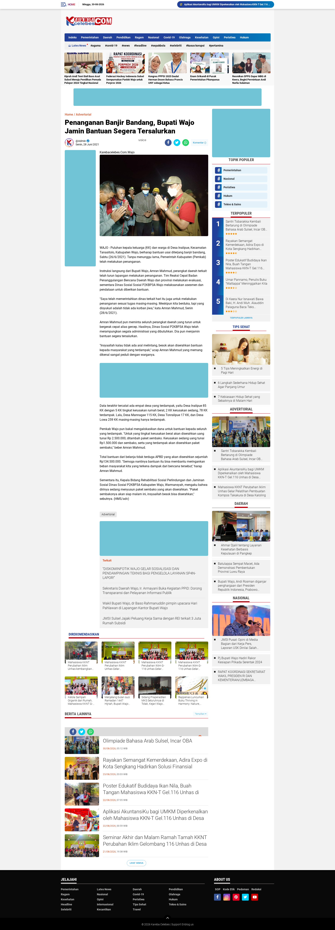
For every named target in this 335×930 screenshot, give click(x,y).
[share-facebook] (168, 142)
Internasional (105, 904)
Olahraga (185, 37)
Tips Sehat (139, 904)
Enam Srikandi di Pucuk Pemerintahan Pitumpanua (204, 78)
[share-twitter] (177, 142)
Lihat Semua (136, 863)
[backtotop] (167, 919)
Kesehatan (201, 37)
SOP (217, 889)
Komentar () (199, 142)
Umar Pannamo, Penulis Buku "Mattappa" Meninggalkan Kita (246, 282)
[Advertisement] (200, 21)
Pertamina (217, 45)
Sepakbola (159, 45)
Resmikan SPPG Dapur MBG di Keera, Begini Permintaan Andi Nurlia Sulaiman (249, 79)
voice (141, 140)
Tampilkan (200, 714)
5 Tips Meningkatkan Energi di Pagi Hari (241, 370)
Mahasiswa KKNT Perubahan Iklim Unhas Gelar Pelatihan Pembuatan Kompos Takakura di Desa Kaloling (242, 491)
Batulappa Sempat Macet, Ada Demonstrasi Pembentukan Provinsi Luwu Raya (238, 568)
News (126, 45)
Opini (216, 37)
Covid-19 (169, 37)
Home (71, 4)
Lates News (79, 45)
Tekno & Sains (232, 204)
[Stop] (149, 140)
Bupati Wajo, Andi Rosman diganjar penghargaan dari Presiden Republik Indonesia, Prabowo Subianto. (242, 586)
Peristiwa (230, 37)
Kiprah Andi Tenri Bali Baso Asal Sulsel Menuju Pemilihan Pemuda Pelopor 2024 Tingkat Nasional (82, 79)
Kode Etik (229, 889)
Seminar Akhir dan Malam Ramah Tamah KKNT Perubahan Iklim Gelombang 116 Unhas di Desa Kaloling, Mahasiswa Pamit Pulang (227, 4)
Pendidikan (123, 37)
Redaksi (256, 889)
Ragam (139, 37)
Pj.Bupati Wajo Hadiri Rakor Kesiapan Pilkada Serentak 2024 (240, 660)
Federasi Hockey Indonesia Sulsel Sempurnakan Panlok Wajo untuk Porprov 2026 (125, 79)
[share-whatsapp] (185, 142)
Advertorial (83, 114)
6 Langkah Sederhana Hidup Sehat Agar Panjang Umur (241, 385)
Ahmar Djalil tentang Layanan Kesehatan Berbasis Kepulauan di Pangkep (241, 549)
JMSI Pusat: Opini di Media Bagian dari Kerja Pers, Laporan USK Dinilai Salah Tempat (239, 644)
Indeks (72, 37)
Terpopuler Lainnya (241, 318)
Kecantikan (104, 909)
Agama (96, 45)
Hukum (244, 37)
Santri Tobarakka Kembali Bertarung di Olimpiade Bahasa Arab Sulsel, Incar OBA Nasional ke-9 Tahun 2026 (147, 740)
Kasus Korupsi (196, 45)
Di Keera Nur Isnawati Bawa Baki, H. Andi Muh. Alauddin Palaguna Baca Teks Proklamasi (245, 303)
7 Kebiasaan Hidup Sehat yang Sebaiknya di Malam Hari (239, 399)
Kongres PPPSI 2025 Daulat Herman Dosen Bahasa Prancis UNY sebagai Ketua (165, 79)
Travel (137, 909)
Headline (141, 45)
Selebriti (176, 45)
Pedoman (243, 889)
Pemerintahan (90, 37)
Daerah (107, 37)
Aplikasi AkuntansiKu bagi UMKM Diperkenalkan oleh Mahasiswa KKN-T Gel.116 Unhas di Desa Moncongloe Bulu (155, 818)
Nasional (153, 37)
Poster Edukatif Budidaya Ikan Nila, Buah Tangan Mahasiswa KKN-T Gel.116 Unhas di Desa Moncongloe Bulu (151, 792)
